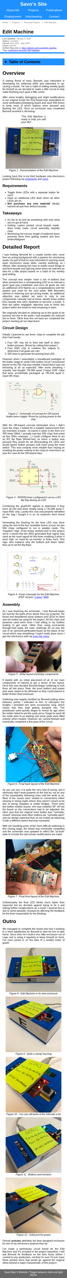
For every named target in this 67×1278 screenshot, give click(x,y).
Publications (54, 10)
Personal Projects (32, 22)
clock (45, 179)
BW (46, 597)
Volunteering (33, 16)
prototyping (13, 50)
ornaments (31, 179)
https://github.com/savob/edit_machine (39, 48)
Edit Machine (50, 22)
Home (5, 22)
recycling (23, 50)
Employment (12, 16)
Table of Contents (24, 62)
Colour (38, 597)
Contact (54, 16)
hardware (35, 50)
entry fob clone (41, 636)
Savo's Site (33, 4)
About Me (12, 10)
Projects (33, 10)
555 (29, 50)
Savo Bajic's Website (16, 1272)
